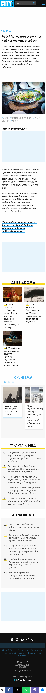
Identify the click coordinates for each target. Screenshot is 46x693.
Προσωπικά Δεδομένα (14, 653)
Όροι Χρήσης (8, 650)
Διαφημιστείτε (34, 653)
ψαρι (5, 118)
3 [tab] (12, 381)
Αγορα (7, 31)
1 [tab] (4, 381)
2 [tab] (8, 381)
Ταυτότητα (23, 650)
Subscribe (23, 656)
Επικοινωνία (36, 650)
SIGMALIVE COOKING (21, 118)
